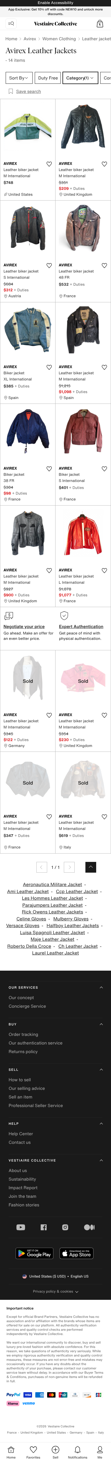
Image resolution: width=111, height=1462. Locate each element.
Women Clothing (59, 38)
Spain (90, 1433)
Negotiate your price (24, 626)
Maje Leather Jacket (52, 939)
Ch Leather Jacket (78, 946)
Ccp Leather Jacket (77, 891)
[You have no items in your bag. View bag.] (100, 23)
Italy (101, 1433)
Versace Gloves (23, 925)
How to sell (20, 1079)
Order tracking (23, 1034)
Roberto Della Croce (29, 946)
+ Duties (77, 188)
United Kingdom (31, 1433)
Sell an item (20, 1097)
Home (11, 38)
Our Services (23, 987)
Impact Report (23, 1187)
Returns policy (23, 1051)
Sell (14, 1070)
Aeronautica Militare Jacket (52, 884)
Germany (76, 1433)
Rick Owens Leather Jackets (52, 912)
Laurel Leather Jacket (55, 953)
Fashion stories (24, 1205)
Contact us (20, 1142)
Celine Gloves (31, 919)
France (12, 1433)
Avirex (29, 38)
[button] (100, 23)
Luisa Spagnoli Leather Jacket (52, 932)
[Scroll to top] (90, 867)
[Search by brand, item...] (11, 24)
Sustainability (22, 1179)
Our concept (21, 997)
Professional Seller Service (36, 1105)
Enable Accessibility (55, 3)
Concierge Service (27, 1006)
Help (14, 1124)
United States (56, 1433)
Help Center (21, 1133)
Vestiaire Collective (32, 1160)
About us (18, 1170)
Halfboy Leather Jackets (73, 925)
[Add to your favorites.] (49, 164)
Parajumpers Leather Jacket (52, 905)
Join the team (22, 1196)
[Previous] (41, 867)
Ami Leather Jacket (28, 891)
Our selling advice (27, 1088)
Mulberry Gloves (71, 919)
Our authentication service (36, 1043)
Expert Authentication (81, 626)
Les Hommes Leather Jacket (52, 898)
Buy (13, 1024)
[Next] (69, 867)
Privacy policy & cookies (53, 1291)
